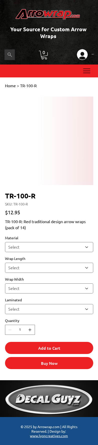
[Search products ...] (10, 54)
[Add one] (30, 330)
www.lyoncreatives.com (49, 435)
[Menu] (87, 71)
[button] (44, 55)
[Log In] (82, 55)
